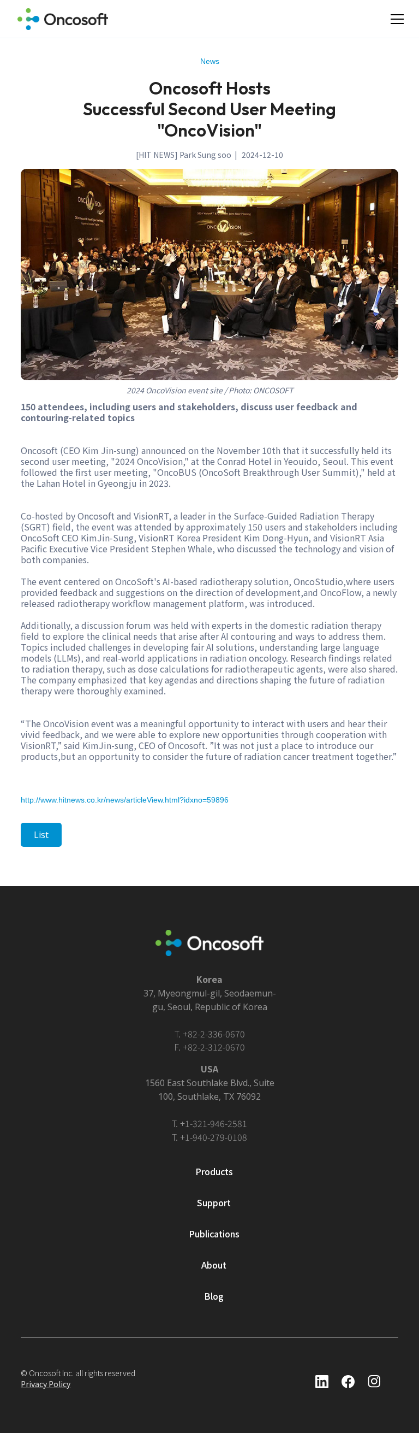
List (41, 835)
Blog (214, 1295)
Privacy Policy (45, 1383)
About (213, 1264)
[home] (62, 19)
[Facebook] (321, 1381)
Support (214, 1202)
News (209, 61)
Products (214, 1171)
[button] (397, 19)
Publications (214, 1233)
